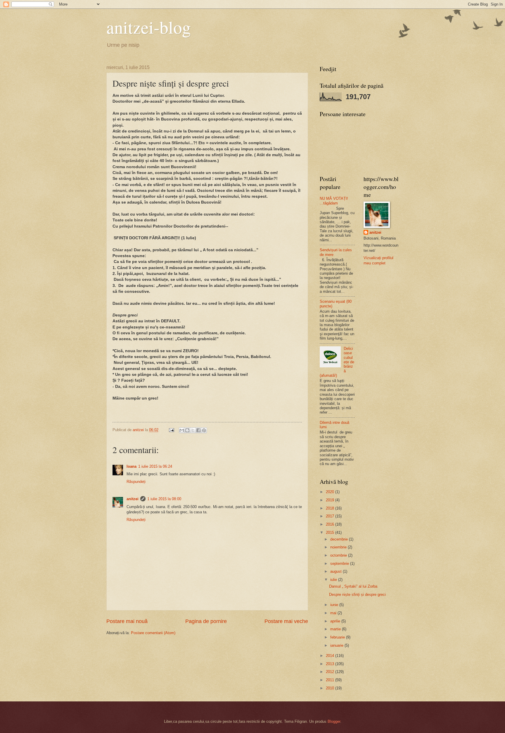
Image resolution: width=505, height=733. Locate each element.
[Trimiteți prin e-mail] (182, 430)
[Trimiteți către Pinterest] (204, 430)
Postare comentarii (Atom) (153, 633)
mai (334, 613)
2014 (330, 655)
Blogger (334, 721)
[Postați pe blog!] (187, 430)
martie (336, 629)
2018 (330, 508)
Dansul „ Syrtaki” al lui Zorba (353, 586)
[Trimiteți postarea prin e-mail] (171, 430)
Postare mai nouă (127, 621)
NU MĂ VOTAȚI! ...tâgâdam (334, 200)
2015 (330, 532)
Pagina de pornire (206, 621)
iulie (334, 579)
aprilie (335, 621)
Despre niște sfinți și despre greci (357, 594)
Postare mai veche (286, 621)
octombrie (339, 555)
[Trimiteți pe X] (193, 430)
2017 (330, 516)
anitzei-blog (148, 27)
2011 (330, 680)
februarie (338, 637)
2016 (330, 524)
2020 (330, 492)
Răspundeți (136, 481)
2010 (330, 688)
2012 (330, 672)
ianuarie (337, 645)
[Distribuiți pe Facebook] (198, 430)
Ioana (131, 466)
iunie (334, 605)
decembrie (339, 539)
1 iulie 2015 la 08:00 (164, 499)
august (336, 571)
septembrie (340, 563)
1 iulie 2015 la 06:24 (155, 466)
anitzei (133, 499)
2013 (330, 664)
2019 (330, 500)
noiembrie (339, 547)
